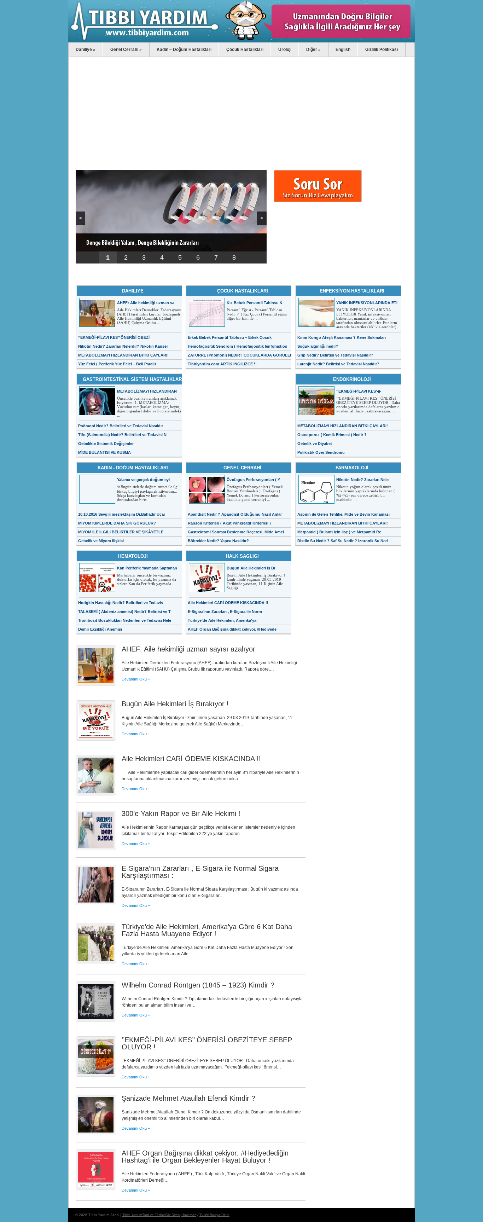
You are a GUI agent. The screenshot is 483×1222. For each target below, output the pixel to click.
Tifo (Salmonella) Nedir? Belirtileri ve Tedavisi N (122, 435)
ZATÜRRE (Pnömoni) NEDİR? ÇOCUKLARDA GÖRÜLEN (240, 355)
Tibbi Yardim (132, 1215)
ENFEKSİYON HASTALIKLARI (352, 291)
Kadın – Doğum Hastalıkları (184, 49)
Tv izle (204, 1215)
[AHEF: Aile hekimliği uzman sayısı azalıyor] (96, 684)
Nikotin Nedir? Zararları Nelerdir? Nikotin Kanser (123, 346)
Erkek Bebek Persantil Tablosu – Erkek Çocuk (230, 337)
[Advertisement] (190, 113)
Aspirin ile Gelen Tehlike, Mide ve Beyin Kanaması (343, 514)
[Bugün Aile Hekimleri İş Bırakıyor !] (96, 738)
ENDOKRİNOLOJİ (352, 379)
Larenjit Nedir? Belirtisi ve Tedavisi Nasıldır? (338, 364)
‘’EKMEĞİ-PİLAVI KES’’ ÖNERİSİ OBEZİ (114, 337)
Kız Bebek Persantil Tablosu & (255, 303)
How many (189, 1215)
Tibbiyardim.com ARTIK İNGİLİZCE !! (222, 364)
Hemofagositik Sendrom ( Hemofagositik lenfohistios (237, 346)
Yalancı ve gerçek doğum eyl (143, 479)
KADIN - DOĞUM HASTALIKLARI (133, 467)
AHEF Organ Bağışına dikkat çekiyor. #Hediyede (232, 629)
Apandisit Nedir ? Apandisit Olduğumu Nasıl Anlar (235, 514)
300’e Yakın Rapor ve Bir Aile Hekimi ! (181, 813)
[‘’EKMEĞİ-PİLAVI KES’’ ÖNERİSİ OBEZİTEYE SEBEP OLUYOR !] (96, 1074)
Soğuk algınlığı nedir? (317, 346)
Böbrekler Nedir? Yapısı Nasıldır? (218, 541)
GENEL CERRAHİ (242, 467)
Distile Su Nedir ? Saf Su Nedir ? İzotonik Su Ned (342, 541)
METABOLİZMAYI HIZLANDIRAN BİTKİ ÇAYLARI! (123, 355)
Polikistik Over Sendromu (321, 452)
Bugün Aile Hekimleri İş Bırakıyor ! (175, 704)
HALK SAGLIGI (242, 556)
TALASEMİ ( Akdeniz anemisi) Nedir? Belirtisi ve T (124, 611)
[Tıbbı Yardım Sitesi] (241, 41)
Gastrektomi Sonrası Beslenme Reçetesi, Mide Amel (236, 532)
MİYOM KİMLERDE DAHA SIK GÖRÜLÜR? (117, 523)
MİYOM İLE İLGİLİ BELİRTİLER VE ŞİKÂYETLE (120, 532)
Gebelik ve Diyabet (314, 443)
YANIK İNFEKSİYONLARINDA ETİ (366, 303)
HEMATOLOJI (133, 556)
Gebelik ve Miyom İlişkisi (101, 541)
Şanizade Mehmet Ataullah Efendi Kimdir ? (188, 1098)
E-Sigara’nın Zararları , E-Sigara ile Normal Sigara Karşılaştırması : (200, 871)
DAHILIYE (133, 291)
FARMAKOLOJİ (352, 467)
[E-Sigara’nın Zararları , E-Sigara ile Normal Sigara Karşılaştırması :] (96, 903)
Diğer (313, 49)
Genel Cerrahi (126, 49)
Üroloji (284, 49)
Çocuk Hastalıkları (244, 49)
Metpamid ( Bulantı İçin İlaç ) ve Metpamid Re (339, 532)
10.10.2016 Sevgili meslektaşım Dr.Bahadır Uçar (121, 514)
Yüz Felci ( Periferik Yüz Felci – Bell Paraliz (117, 364)
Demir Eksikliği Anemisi (100, 629)
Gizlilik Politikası (381, 49)
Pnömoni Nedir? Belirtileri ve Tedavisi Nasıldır (120, 426)
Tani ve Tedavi (153, 1215)
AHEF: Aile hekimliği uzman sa (145, 303)
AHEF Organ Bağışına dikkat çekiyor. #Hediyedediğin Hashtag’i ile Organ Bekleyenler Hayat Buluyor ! (205, 1156)
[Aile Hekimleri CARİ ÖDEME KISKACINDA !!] (96, 793)
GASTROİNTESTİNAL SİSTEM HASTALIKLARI (133, 379)
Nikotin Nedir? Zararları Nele (362, 479)
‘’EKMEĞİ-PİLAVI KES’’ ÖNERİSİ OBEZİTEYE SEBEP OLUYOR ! (207, 1043)
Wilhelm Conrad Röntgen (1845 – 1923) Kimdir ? (198, 985)
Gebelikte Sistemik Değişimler (106, 443)
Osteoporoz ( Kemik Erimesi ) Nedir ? (332, 435)
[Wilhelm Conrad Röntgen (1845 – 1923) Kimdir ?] (96, 1020)
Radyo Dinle (219, 1215)
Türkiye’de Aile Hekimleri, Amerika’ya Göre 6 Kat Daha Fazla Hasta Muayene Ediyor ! (207, 930)
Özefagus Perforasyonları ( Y (253, 479)
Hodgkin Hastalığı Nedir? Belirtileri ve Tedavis (120, 603)
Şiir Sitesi (172, 1215)
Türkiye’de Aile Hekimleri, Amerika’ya (222, 620)
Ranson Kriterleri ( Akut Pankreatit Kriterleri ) (229, 523)
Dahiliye (85, 49)
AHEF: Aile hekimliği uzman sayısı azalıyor (188, 649)
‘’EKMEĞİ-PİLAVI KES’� (358, 391)
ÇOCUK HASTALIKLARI (242, 291)
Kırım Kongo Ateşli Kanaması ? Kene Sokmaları (341, 337)
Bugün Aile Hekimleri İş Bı (251, 568)
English (343, 49)
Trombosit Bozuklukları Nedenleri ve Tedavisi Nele (124, 620)
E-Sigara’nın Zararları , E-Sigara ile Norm (225, 611)
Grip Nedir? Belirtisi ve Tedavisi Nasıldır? (335, 355)
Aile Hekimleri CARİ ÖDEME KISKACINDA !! (228, 603)
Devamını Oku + (136, 679)
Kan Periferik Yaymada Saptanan (147, 568)
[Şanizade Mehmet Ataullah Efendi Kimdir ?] (96, 1133)
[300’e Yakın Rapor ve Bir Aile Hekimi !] (96, 848)
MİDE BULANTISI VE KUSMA (104, 452)
